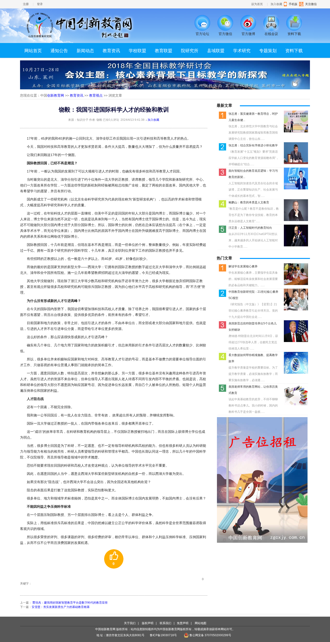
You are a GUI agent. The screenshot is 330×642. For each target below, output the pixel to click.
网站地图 (200, 623)
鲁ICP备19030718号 (164, 635)
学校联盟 (137, 50)
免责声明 (182, 623)
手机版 (293, 4)
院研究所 (189, 50)
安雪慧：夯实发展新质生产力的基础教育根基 (61, 607)
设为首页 (257, 4)
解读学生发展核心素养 (243, 266)
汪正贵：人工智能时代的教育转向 (250, 227)
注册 (26, 4)
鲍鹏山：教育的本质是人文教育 (249, 202)
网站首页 (33, 50)
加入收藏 (276, 4)
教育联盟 (163, 50)
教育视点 (96, 95)
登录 (40, 4)
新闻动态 (85, 50)
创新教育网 (55, 95)
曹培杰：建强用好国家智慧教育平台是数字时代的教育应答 (70, 602)
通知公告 (59, 50)
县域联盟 (215, 50)
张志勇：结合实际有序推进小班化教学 (253, 145)
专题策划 (268, 50)
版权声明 (147, 623)
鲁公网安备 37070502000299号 (210, 635)
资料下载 (294, 50)
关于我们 (130, 623)
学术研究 (242, 50)
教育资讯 (111, 50)
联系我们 (165, 623)
